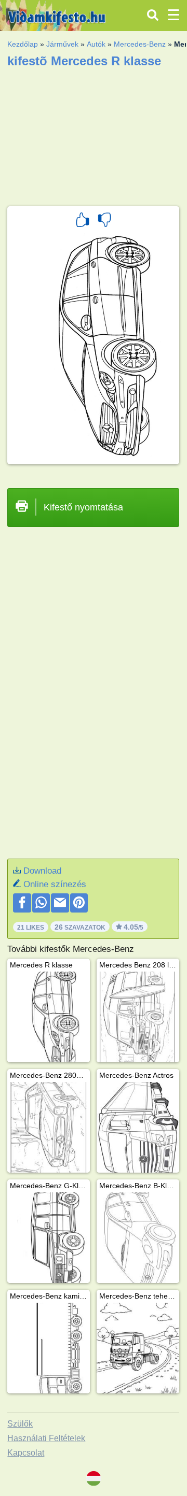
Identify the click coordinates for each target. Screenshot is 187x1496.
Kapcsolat (25, 1452)
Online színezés (54, 884)
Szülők (20, 1423)
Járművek (62, 44)
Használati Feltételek (46, 1438)
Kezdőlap (22, 44)
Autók (96, 44)
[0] (104, 221)
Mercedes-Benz (140, 44)
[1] (83, 221)
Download (42, 871)
